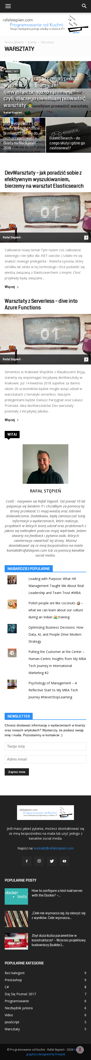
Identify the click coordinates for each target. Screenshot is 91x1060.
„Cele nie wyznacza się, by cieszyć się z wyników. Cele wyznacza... (59, 915)
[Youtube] (64, 861)
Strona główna (14, 42)
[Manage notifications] (80, 1049)
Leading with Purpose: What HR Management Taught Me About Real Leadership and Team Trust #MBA (56, 585)
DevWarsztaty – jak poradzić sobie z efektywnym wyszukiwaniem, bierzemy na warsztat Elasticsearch (44, 179)
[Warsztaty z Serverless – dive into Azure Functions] (45, 339)
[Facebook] (26, 861)
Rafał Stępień (13, 112)
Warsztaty (11, 71)
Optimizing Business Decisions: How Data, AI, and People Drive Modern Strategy (55, 634)
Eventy (32, 42)
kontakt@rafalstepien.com (54, 848)
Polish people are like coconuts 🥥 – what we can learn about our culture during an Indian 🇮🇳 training (55, 610)
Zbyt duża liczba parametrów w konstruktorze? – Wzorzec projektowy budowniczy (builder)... (59, 940)
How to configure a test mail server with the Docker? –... (57, 893)
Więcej (10, 287)
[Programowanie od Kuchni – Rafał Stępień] (45, 24)
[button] (84, 6)
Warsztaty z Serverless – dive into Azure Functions (41, 304)
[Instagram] (39, 861)
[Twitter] (51, 861)
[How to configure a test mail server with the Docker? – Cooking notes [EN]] (16, 896)
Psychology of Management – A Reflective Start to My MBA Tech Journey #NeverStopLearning (53, 690)
